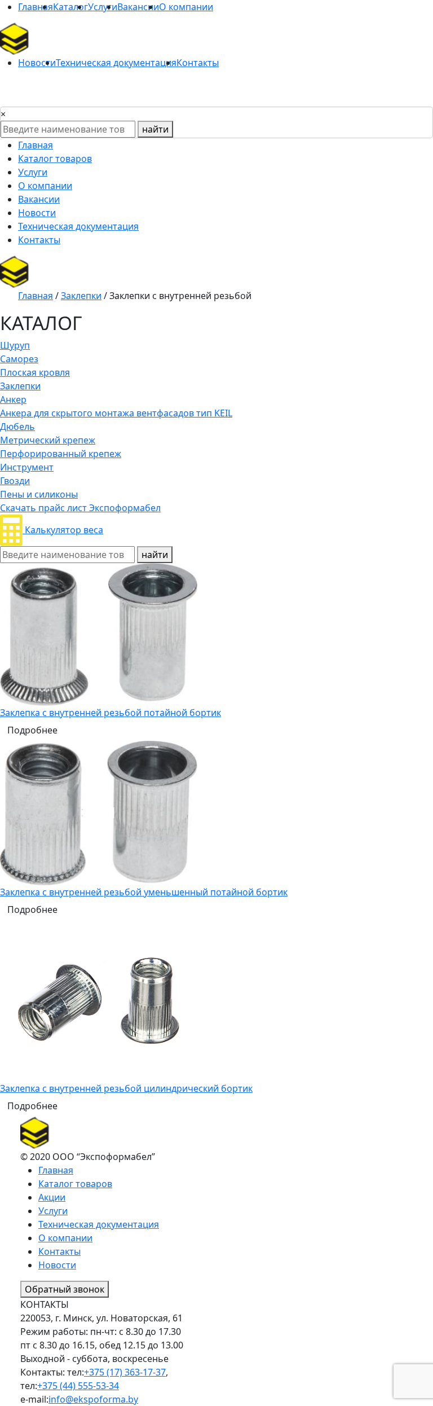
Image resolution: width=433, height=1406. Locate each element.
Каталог (70, 7)
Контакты (197, 62)
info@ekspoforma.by (93, 1399)
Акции (51, 1197)
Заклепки (81, 295)
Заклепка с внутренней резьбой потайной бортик (110, 712)
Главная (35, 7)
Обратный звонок (64, 1289)
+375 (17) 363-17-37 (125, 1372)
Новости (37, 62)
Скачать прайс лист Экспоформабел (80, 508)
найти (155, 129)
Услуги (102, 7)
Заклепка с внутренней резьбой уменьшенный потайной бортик (144, 892)
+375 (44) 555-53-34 (78, 1385)
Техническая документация (116, 62)
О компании (186, 7)
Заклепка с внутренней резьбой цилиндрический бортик (126, 1088)
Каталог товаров (55, 158)
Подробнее (32, 730)
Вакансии (138, 7)
